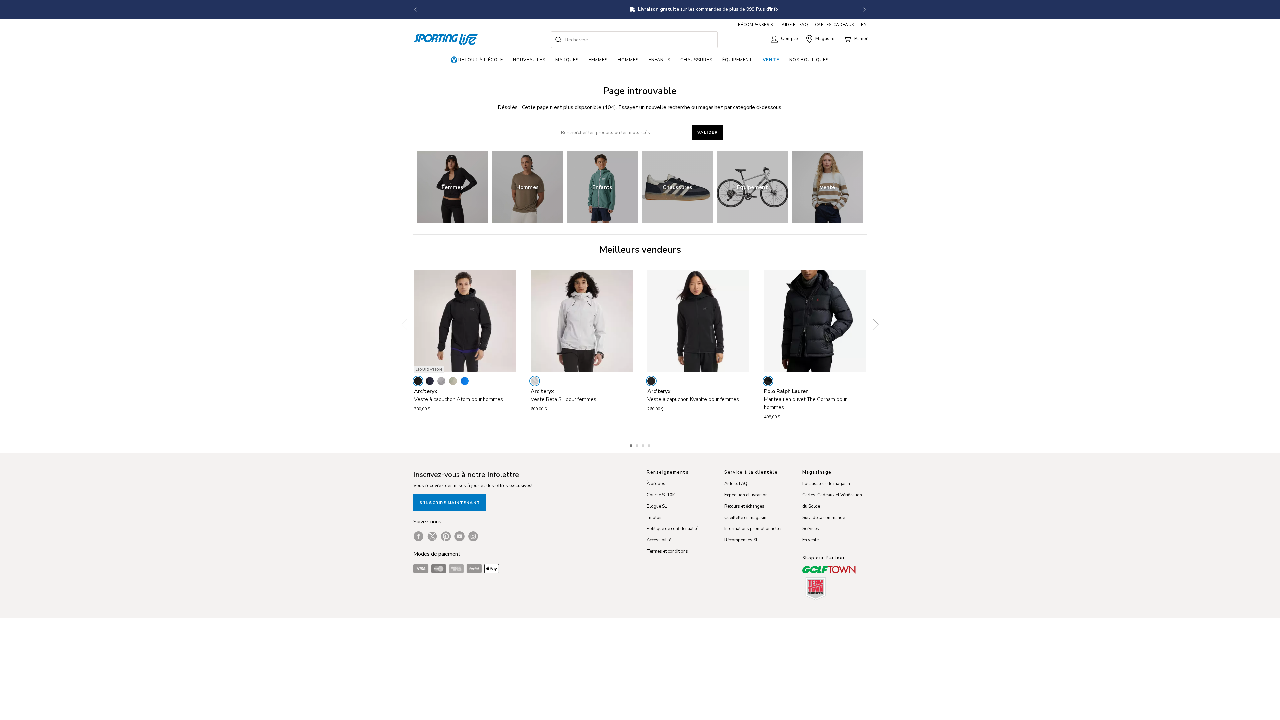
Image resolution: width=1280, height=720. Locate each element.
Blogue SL (657, 506)
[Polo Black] (768, 381)
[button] (415, 9)
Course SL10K (661, 495)
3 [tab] (644, 444)
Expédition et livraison (746, 495)
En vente (810, 540)
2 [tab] (638, 444)
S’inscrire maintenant (449, 502)
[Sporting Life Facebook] (418, 536)
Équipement (737, 60)
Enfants (659, 60)
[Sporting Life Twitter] (432, 536)
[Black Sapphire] (429, 381)
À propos (656, 484)
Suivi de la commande (823, 518)
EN (864, 24)
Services (810, 529)
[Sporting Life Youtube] (459, 536)
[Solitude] (534, 381)
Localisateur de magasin (826, 484)
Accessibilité (659, 540)
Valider (707, 132)
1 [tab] (632, 444)
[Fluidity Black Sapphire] (464, 381)
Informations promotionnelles (753, 529)
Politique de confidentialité (672, 529)
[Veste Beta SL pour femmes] (582, 321)
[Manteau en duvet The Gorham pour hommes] (815, 321)
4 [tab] (650, 444)
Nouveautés (529, 60)
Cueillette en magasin (745, 518)
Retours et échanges (744, 506)
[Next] (873, 324)
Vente (771, 60)
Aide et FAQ (735, 484)
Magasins (825, 39)
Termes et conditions (667, 551)
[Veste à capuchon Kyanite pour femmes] (698, 321)
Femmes (598, 60)
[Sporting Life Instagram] (473, 536)
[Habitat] (453, 381)
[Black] (418, 381)
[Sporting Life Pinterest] (446, 536)
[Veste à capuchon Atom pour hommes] (465, 321)
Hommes (628, 60)
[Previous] (406, 324)
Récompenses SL (741, 540)
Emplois (655, 518)
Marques (567, 60)
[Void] (441, 381)
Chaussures (696, 60)
